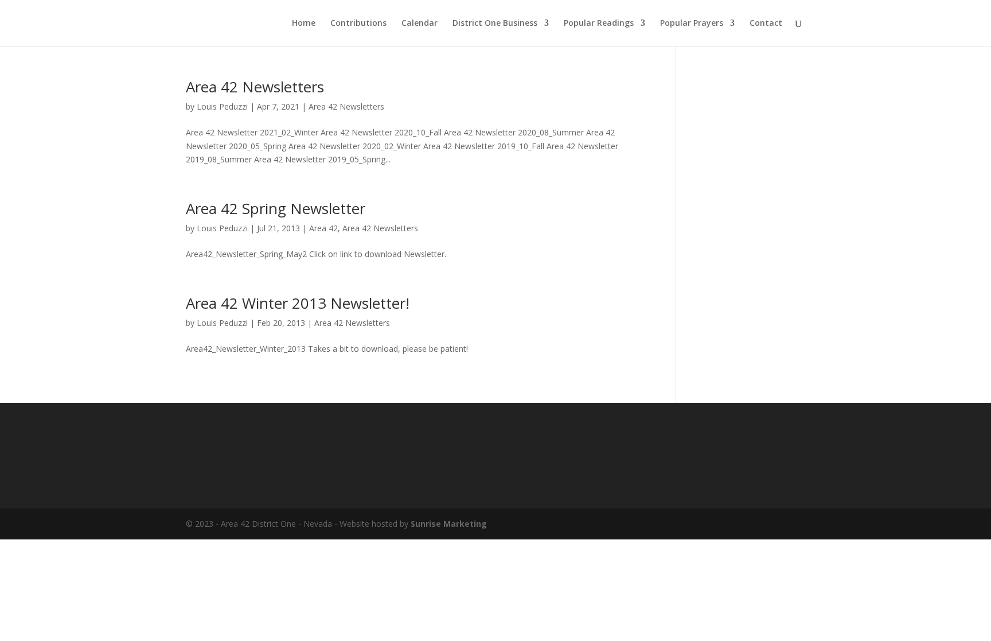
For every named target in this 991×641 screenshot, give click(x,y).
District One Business (494, 23)
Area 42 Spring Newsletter (275, 208)
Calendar (419, 23)
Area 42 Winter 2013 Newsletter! (297, 303)
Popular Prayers (691, 23)
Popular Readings (599, 23)
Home (303, 23)
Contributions (358, 23)
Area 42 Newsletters (255, 86)
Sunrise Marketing (449, 523)
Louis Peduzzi (222, 106)
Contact (766, 23)
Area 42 (323, 228)
